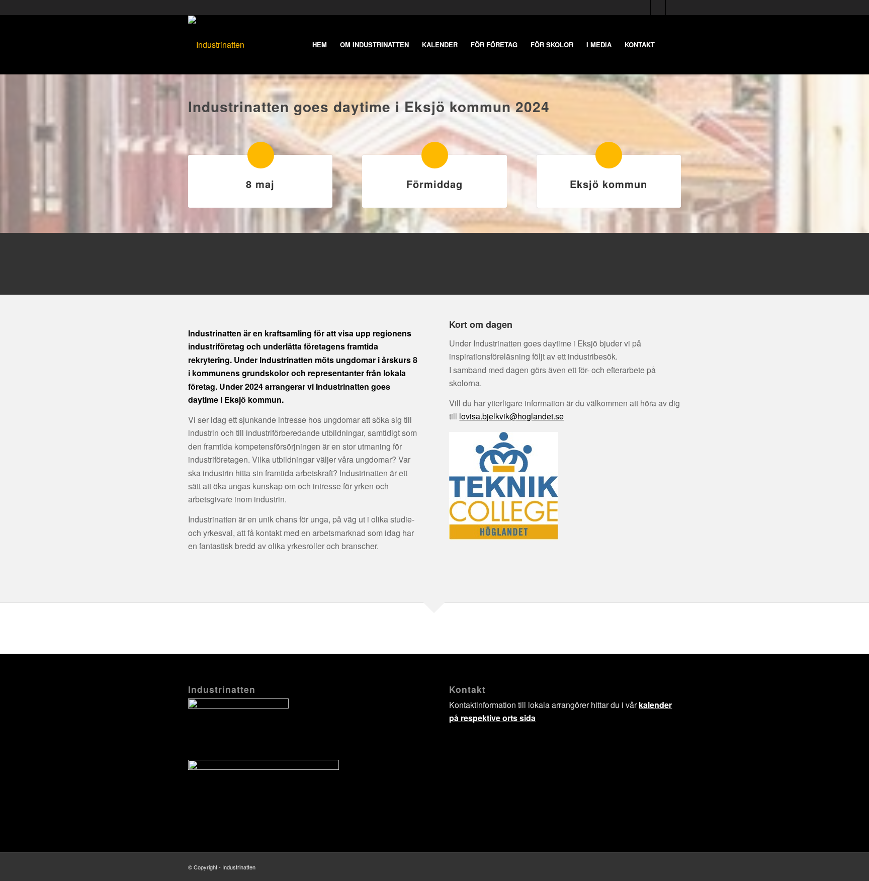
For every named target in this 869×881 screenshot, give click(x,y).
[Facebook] (643, 7)
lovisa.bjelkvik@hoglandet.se (241, 279)
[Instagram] (658, 7)
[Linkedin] (673, 7)
